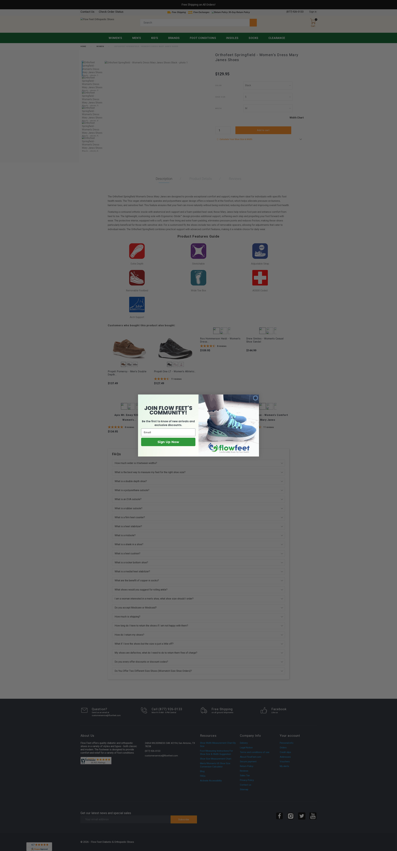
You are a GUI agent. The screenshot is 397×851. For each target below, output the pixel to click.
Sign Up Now (168, 442)
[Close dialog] (255, 398)
